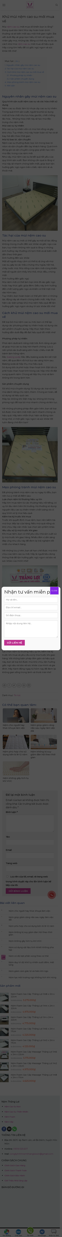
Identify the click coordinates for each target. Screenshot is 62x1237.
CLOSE (54, 590)
